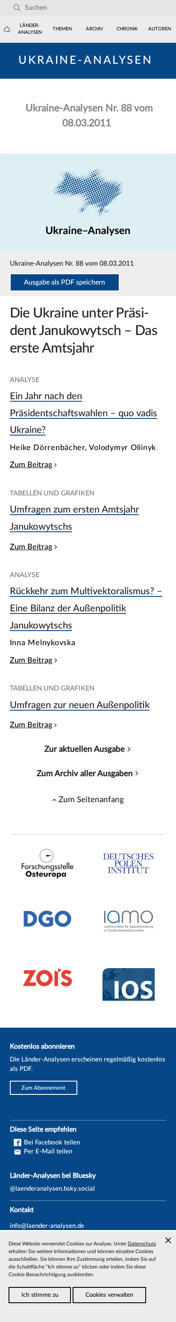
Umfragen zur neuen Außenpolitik (80, 705)
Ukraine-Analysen (85, 60)
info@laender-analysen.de (47, 1226)
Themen (62, 29)
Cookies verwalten (109, 1295)
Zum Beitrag (31, 464)
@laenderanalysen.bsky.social (52, 1189)
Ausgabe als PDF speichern (64, 282)
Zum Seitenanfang (91, 799)
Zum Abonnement (43, 1088)
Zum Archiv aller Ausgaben (85, 773)
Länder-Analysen (30, 29)
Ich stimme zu (40, 1295)
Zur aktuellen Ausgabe (84, 749)
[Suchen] (17, 8)
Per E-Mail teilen (47, 1151)
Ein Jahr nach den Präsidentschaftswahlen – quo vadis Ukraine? (83, 413)
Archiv (94, 29)
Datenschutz (142, 1243)
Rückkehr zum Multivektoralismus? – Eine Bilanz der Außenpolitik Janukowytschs (86, 608)
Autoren (159, 29)
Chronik (127, 29)
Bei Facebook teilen (51, 1142)
